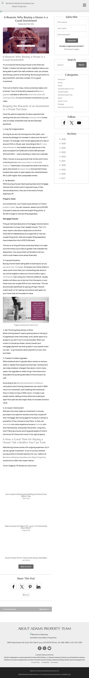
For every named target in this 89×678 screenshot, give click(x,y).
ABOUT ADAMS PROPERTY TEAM (44, 628)
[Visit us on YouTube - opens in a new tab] (79, 123)
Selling (60, 83)
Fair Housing (54, 662)
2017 (63, 178)
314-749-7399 (76, 642)
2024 (63, 148)
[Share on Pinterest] (30, 587)
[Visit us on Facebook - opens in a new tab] (64, 123)
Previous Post (10, 609)
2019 (63, 169)
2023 (63, 152)
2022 (63, 156)
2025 (63, 143)
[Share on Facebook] (13, 587)
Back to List (25, 566)
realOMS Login (66, 674)
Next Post (44, 609)
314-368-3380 (63, 642)
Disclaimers (57, 674)
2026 (63, 139)
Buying (26, 595)
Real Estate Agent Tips (65, 95)
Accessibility (45, 662)
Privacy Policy (35, 662)
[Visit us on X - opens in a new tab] (71, 123)
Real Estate (61, 79)
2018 (63, 174)
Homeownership (63, 92)
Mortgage (61, 104)
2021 (63, 161)
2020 (63, 165)
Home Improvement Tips (65, 107)
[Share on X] (22, 587)
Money (60, 98)
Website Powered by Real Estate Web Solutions (44, 671)
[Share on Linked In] (38, 587)
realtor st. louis (62, 101)
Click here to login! (71, 49)
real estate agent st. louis (66, 89)
